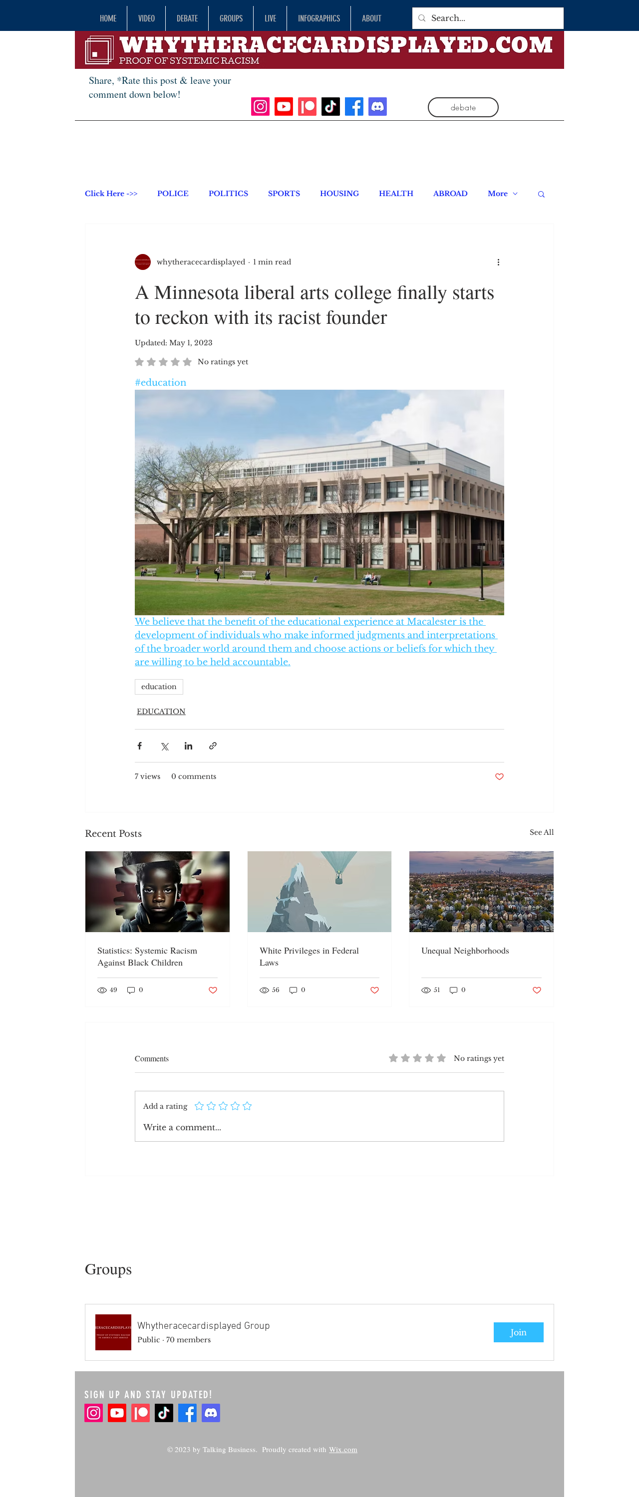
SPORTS (284, 194)
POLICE (173, 194)
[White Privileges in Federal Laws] (320, 891)
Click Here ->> (111, 194)
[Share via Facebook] (139, 745)
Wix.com (343, 1449)
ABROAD (450, 194)
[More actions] (498, 262)
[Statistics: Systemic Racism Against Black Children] (157, 891)
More (498, 194)
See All (542, 832)
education (159, 686)
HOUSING (339, 194)
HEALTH (396, 194)
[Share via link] (213, 745)
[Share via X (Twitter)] (164, 745)
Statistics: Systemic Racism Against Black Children (147, 956)
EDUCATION (161, 711)
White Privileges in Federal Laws (309, 956)
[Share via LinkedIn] (188, 745)
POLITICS (228, 194)
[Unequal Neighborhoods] (481, 891)
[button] (541, 194)
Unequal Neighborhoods (465, 950)
